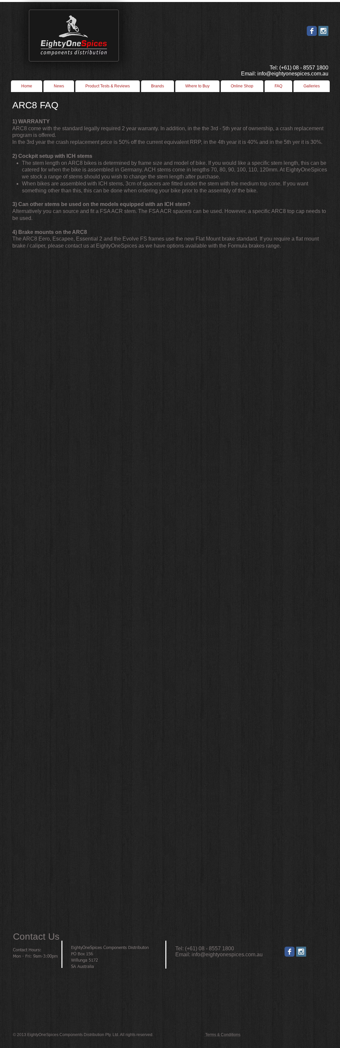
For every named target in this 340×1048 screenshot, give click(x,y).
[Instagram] (301, 952)
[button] (197, 86)
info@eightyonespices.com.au (227, 954)
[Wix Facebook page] (312, 31)
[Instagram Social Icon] (323, 31)
